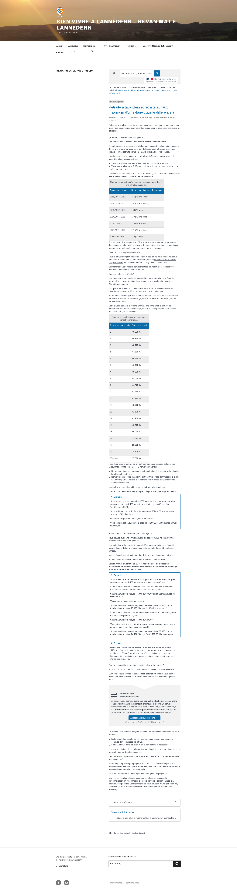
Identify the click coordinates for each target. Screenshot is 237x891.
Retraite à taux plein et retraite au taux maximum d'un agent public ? (145, 818)
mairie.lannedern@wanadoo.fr (69, 860)
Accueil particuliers (118, 87)
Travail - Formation (137, 87)
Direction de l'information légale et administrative (128, 833)
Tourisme (131, 46)
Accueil (59, 46)
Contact (60, 52)
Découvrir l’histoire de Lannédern (158, 46)
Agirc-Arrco (164, 152)
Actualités (73, 46)
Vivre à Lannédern (112, 46)
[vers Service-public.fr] (161, 80)
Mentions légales (63, 866)
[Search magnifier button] (92, 51)
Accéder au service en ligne (143, 718)
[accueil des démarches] (114, 73)
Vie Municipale (89, 46)
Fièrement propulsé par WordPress (123, 883)
